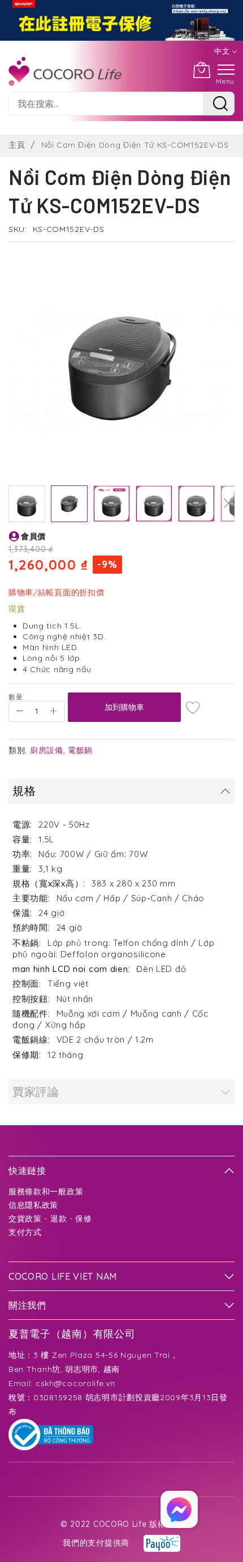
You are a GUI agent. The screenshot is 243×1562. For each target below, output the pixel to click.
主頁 (16, 145)
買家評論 (35, 1092)
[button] (26, 503)
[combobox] (105, 103)
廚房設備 (46, 750)
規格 (24, 791)
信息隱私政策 (33, 1205)
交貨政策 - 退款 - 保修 (50, 1219)
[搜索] (219, 103)
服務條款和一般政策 (45, 1191)
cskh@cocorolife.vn (75, 1383)
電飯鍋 (80, 750)
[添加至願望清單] (193, 707)
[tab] (121, 790)
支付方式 (25, 1232)
